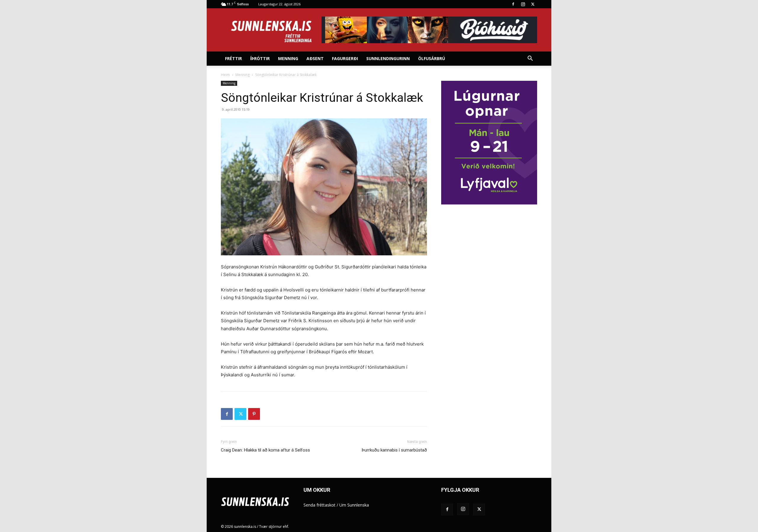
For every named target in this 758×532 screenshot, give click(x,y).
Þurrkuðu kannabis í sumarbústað (394, 450)
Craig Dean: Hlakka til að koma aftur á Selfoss (265, 450)
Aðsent (315, 58)
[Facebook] (513, 4)
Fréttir (233, 58)
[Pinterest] (254, 414)
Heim (225, 74)
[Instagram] (522, 4)
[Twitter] (532, 4)
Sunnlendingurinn (388, 58)
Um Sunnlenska (354, 505)
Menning (288, 58)
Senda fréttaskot (319, 505)
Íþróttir (260, 58)
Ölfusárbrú (431, 58)
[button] (530, 59)
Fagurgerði (345, 58)
